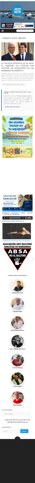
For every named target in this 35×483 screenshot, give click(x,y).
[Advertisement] (17, 176)
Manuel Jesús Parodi (17, 293)
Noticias (18, 84)
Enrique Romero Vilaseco (17, 330)
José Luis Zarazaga (17, 367)
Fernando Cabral (17, 311)
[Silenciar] (26, 218)
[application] (17, 218)
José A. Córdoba (17, 386)
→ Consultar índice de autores (12, 106)
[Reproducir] (4, 218)
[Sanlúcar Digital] (17, 10)
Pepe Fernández (17, 405)
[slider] (29, 217)
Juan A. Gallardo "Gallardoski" (17, 349)
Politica (22, 84)
